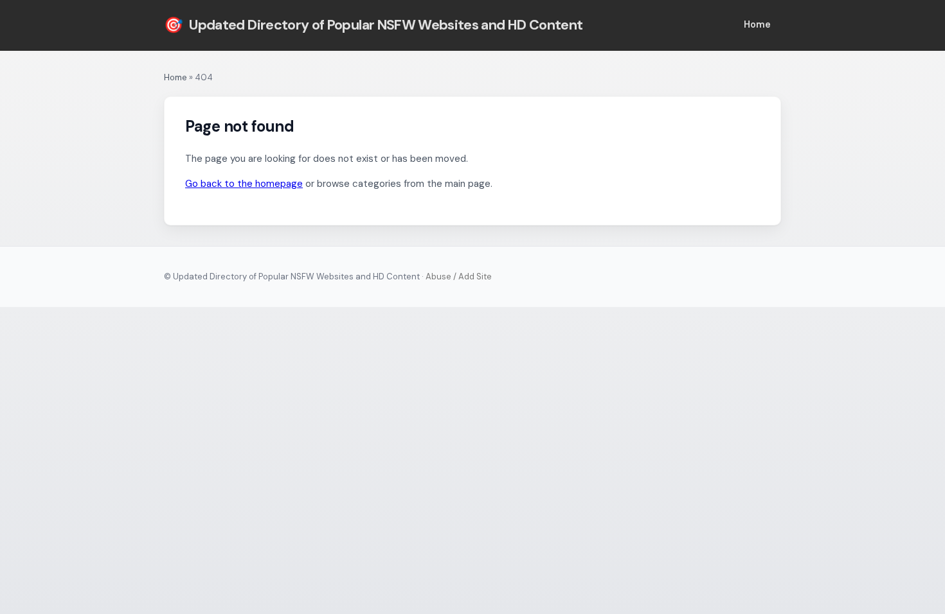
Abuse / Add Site (459, 276)
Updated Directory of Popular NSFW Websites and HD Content (373, 25)
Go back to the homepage (244, 183)
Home (757, 24)
